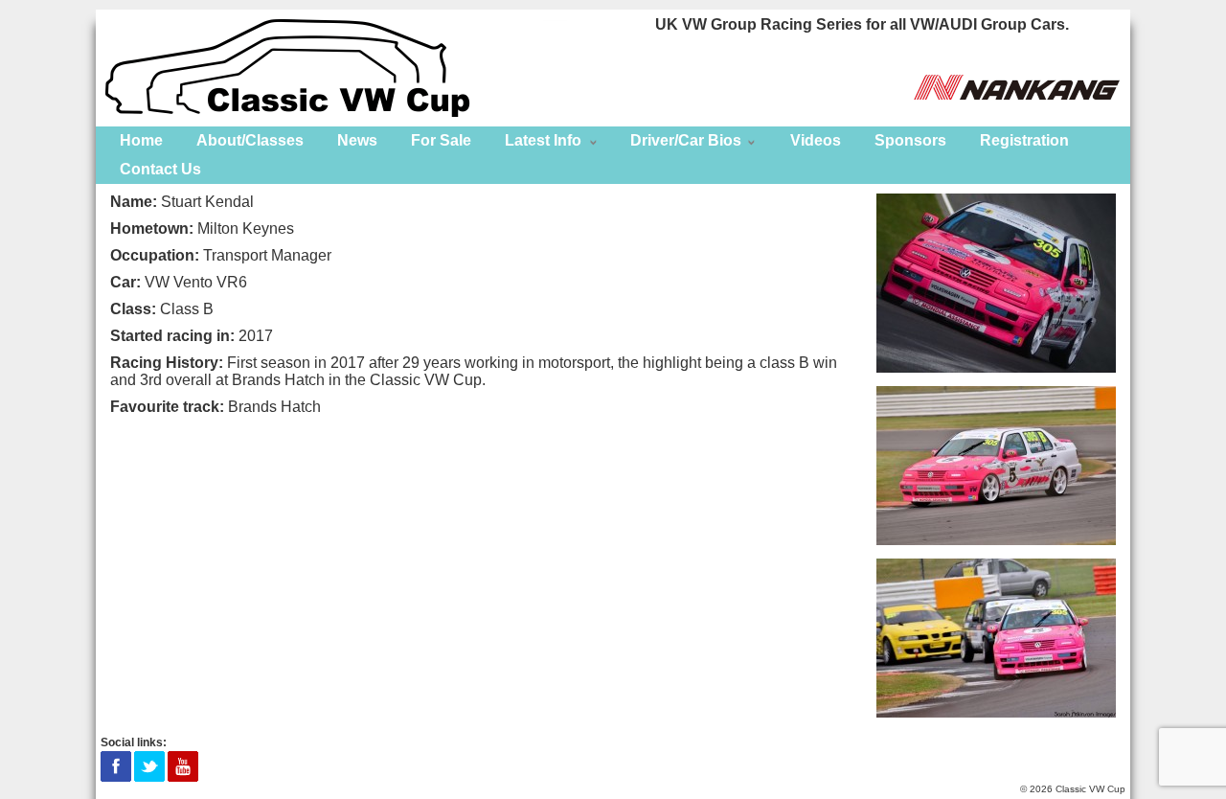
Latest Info (543, 140)
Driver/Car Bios (685, 140)
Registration (1024, 140)
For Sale (441, 140)
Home (141, 140)
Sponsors (910, 140)
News (357, 140)
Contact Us (160, 169)
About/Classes (250, 140)
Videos (815, 140)
